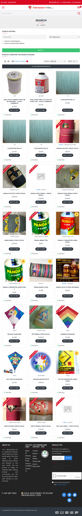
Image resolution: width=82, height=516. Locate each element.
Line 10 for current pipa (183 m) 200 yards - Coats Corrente (14, 101)
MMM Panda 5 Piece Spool (14, 240)
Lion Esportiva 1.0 (68, 99)
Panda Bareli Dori (41, 287)
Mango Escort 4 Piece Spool (67, 148)
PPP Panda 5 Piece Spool (41, 334)
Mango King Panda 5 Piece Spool (68, 194)
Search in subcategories (12, 41)
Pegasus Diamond (14, 334)
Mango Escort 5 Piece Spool (14, 193)
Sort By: (46, 61)
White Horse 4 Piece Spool (14, 426)
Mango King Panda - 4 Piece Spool (41, 194)
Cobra (65, 422)
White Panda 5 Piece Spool (41, 426)
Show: (70, 61)
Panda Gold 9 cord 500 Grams (67, 287)
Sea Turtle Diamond (14, 379)
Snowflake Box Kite (41, 379)
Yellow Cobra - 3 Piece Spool (67, 426)
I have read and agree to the (62, 483)
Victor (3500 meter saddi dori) (67, 380)
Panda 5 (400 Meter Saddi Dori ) (14, 288)
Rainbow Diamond (68, 334)
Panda (39, 190)
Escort (61, 144)
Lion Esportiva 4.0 (14, 148)
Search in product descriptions (14, 43)
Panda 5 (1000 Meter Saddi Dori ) (67, 241)
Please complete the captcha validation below (59, 468)
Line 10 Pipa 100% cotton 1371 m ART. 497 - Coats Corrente (41, 100)
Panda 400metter (41, 240)
